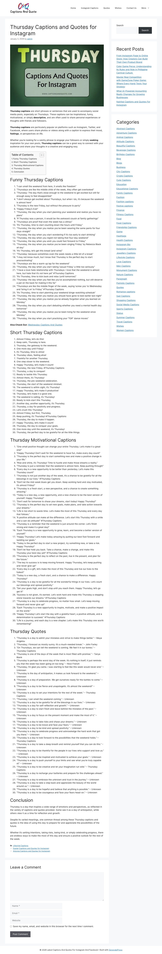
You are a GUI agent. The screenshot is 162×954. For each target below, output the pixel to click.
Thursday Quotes (22, 168)
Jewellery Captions (126, 253)
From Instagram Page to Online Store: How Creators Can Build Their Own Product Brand (132, 58)
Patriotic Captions (125, 283)
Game (119, 231)
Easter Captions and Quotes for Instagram (31, 848)
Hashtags (121, 236)
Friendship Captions (126, 227)
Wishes (118, 8)
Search (120, 25)
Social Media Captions (127, 304)
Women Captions (125, 330)
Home (73, 8)
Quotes (106, 8)
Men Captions (123, 266)
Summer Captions (125, 317)
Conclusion (19, 172)
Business (121, 167)
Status (119, 313)
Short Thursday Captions (25, 162)
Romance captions (125, 291)
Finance (120, 210)
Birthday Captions (125, 154)
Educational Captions (127, 188)
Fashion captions (125, 201)
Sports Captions (124, 309)
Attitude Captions (125, 141)
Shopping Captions (126, 300)
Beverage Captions (126, 150)
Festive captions (124, 206)
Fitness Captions (124, 214)
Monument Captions (126, 270)
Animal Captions (124, 137)
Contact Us (131, 8)
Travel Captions (124, 322)
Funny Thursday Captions (25, 159)
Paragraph (121, 279)
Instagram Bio (123, 244)
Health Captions (124, 240)
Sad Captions (123, 296)
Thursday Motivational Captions (28, 165)
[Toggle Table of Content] (40, 155)
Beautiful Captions (125, 146)
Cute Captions (123, 180)
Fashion (120, 197)
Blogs (119, 163)
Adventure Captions (126, 133)
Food (119, 219)
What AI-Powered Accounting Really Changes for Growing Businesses (131, 94)
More (143, 8)
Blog (118, 158)
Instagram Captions (89, 8)
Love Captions (123, 261)
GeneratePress (115, 950)
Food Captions (123, 223)
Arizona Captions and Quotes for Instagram (31, 851)
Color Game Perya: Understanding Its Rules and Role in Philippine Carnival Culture (133, 69)
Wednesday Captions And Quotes (45, 325)
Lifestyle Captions (20, 846)
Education (121, 184)
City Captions (123, 171)
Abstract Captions (125, 128)
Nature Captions (124, 274)
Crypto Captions (124, 176)
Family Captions (124, 193)
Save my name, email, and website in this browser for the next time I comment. (53, 926)
